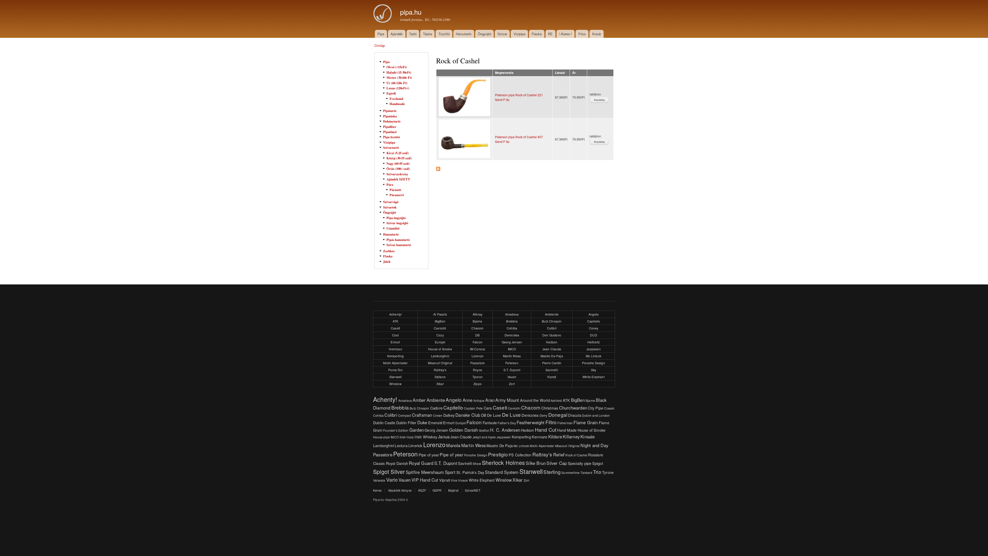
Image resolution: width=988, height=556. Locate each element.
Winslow (395, 383)
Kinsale (587, 436)
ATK (396, 321)
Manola (453, 445)
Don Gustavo (551, 335)
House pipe (381, 437)
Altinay (477, 314)
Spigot (597, 463)
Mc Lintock (593, 356)
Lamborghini (440, 356)
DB (477, 335)
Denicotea (512, 335)
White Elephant (594, 377)
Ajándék (397, 33)
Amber (419, 400)
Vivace (463, 480)
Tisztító (444, 33)
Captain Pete (473, 408)
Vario (392, 479)
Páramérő (397, 195)
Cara (488, 408)
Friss (582, 33)
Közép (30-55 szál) (399, 158)
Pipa (380, 33)
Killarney (571, 436)
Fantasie (490, 422)
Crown (438, 415)
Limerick (415, 445)
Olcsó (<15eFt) (396, 67)
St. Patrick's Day (470, 472)
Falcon (477, 342)
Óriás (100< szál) (398, 168)
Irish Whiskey (425, 436)
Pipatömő (389, 131)
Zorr (512, 383)
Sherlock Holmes (503, 462)
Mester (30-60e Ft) (399, 77)
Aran (490, 400)
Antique (478, 400)
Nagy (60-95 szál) (398, 163)
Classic (609, 408)
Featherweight (531, 422)
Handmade (397, 103)
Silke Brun (536, 463)
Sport (450, 472)
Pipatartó (389, 110)
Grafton (484, 430)
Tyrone (608, 472)
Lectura (401, 445)
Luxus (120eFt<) (397, 88)
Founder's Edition (395, 430)
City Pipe (595, 408)
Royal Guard (421, 463)
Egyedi (391, 93)
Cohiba (512, 328)
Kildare (555, 436)
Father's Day (507, 423)
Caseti (395, 328)
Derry (544, 415)
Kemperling (395, 356)
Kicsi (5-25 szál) (397, 153)
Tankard (586, 472)
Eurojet (440, 342)
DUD (593, 335)
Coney (593, 328)
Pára (389, 184)
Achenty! (395, 314)
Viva (454, 480)
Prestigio (498, 454)
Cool (395, 335)
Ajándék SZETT (398, 179)
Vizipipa (519, 33)
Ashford (556, 400)
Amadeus (512, 314)
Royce (477, 370)
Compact (404, 415)
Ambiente (552, 314)
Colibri (552, 328)
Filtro (551, 422)
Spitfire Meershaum (425, 472)
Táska (427, 33)
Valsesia (379, 480)
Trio (597, 471)
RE (550, 33)
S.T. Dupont (512, 370)
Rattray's (440, 370)
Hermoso (395, 349)
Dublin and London (596, 415)
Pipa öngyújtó (395, 217)
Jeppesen (593, 349)
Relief (558, 454)
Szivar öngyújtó (397, 223)
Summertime (570, 472)
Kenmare (539, 436)
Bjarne (477, 321)
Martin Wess (512, 356)
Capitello (593, 321)
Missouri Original (440, 363)
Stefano (440, 377)
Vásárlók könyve (400, 490)
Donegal (557, 414)
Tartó (413, 33)
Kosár (596, 33)
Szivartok (389, 207)
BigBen (440, 321)
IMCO (512, 349)
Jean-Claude (551, 349)
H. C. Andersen (505, 430)
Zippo (477, 383)
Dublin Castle (384, 422)
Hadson (551, 342)
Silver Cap (556, 463)
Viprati (551, 377)
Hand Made (567, 430)
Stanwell (395, 377)
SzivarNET (472, 490)
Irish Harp (407, 437)
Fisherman (565, 423)
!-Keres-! (565, 33)
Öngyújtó (484, 33)
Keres (377, 490)
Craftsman (422, 415)
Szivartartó (391, 147)
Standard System (501, 472)
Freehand (396, 98)
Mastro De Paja (552, 356)
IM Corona (477, 349)
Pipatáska (390, 116)
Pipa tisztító (391, 137)
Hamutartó (463, 33)
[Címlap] (383, 14)
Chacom (477, 328)
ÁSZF (422, 490)
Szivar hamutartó (398, 244)
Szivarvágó (390, 201)
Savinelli (551, 370)
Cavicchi (440, 328)
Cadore (436, 408)
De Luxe (494, 415)
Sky (593, 370)
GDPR (437, 490)
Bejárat (453, 490)
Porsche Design (593, 363)
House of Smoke (440, 349)
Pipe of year (429, 454)
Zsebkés (389, 251)
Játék (387, 261)
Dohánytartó (391, 121)
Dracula (574, 415)
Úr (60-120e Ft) (396, 83)
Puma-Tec (395, 370)
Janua (443, 436)
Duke (422, 422)
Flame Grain (586, 422)
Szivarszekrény (397, 174)
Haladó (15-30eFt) (398, 72)
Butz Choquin (551, 321)
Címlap (379, 45)
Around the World (535, 400)
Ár (574, 73)
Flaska (537, 33)
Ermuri (395, 342)
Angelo (593, 314)
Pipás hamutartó (398, 239)
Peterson (511, 363)
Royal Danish (397, 463)
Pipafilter (389, 126)
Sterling (552, 471)
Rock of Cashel (576, 455)
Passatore (477, 363)
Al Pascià (440, 314)
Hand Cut (546, 429)
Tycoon (477, 377)
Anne (468, 400)
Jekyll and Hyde (484, 437)
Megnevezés (504, 73)
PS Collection (520, 454)
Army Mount (507, 400)
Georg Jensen (512, 342)
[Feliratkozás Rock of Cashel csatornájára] (438, 167)
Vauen (512, 377)
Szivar (502, 33)
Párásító (395, 189)
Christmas (549, 408)
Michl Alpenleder (395, 363)
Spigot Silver (389, 471)
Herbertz (593, 342)
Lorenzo (477, 356)
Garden (416, 430)
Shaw (477, 463)
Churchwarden (573, 408)
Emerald (435, 422)
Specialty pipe (580, 463)
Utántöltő (392, 228)
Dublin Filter (406, 422)
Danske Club (467, 415)
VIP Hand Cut (424, 480)
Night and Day (594, 445)
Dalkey (449, 415)
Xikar (440, 383)
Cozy (440, 335)
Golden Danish (463, 430)
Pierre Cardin (552, 363)
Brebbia (511, 321)
